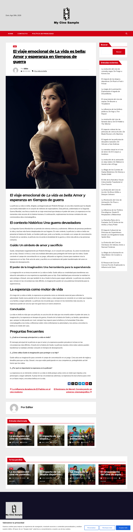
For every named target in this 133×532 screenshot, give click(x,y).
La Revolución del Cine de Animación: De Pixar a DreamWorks (111, 202)
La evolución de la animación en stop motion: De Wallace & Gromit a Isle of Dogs (112, 162)
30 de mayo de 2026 (110, 478)
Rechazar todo (107, 528)
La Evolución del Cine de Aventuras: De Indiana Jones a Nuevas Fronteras (113, 245)
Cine (15, 46)
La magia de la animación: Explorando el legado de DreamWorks (111, 91)
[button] (126, 33)
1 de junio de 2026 (49, 478)
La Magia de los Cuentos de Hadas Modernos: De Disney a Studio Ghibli (113, 172)
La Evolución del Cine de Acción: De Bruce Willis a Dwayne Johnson (111, 192)
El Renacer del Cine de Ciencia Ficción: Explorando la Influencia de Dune (113, 265)
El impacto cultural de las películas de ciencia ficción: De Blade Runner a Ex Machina (113, 132)
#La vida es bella (40, 71)
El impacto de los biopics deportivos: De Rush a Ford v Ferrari (112, 81)
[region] (66, 526)
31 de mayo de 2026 (79, 478)
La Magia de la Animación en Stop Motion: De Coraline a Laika (112, 255)
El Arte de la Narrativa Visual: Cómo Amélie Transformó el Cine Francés (112, 182)
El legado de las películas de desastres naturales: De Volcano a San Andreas (112, 142)
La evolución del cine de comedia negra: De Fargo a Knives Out (111, 71)
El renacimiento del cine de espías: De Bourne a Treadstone (111, 101)
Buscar (104, 45)
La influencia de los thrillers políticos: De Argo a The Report (111, 111)
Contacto (23, 34)
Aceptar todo (123, 528)
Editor (26, 68)
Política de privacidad (43, 34)
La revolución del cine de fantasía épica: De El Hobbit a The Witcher (112, 121)
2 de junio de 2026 (18, 478)
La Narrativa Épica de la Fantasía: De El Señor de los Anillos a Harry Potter (112, 222)
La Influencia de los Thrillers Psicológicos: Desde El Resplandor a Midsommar (112, 212)
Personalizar (91, 528)
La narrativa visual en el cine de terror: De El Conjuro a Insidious (112, 152)
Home (10, 34)
